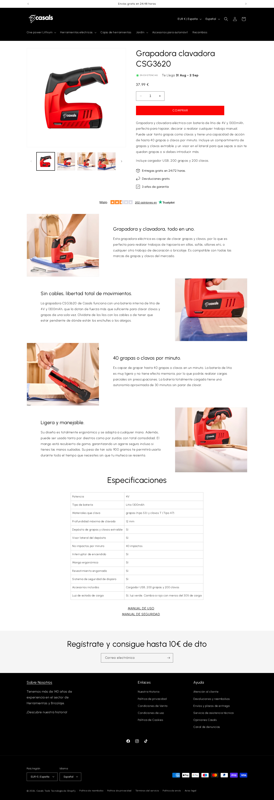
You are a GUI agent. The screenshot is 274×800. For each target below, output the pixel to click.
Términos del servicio (147, 790)
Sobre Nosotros (39, 682)
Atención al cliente (205, 692)
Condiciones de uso (151, 713)
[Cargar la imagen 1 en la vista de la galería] (46, 161)
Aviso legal (190, 790)
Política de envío (172, 790)
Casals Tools (43, 790)
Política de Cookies (150, 720)
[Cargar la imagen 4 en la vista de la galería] (106, 161)
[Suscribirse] (168, 658)
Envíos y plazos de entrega (211, 706)
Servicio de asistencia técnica (213, 713)
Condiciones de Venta (152, 706)
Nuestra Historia (148, 692)
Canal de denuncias (206, 727)
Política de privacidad (152, 699)
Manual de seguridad (141, 614)
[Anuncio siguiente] (246, 4)
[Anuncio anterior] (28, 4)
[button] (41, 32)
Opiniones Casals (205, 720)
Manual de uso (141, 608)
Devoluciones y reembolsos (211, 699)
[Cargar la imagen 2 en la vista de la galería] (66, 161)
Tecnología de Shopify (63, 790)
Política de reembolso (91, 790)
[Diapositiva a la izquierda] (31, 161)
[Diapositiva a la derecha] (121, 161)
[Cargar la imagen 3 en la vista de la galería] (86, 161)
